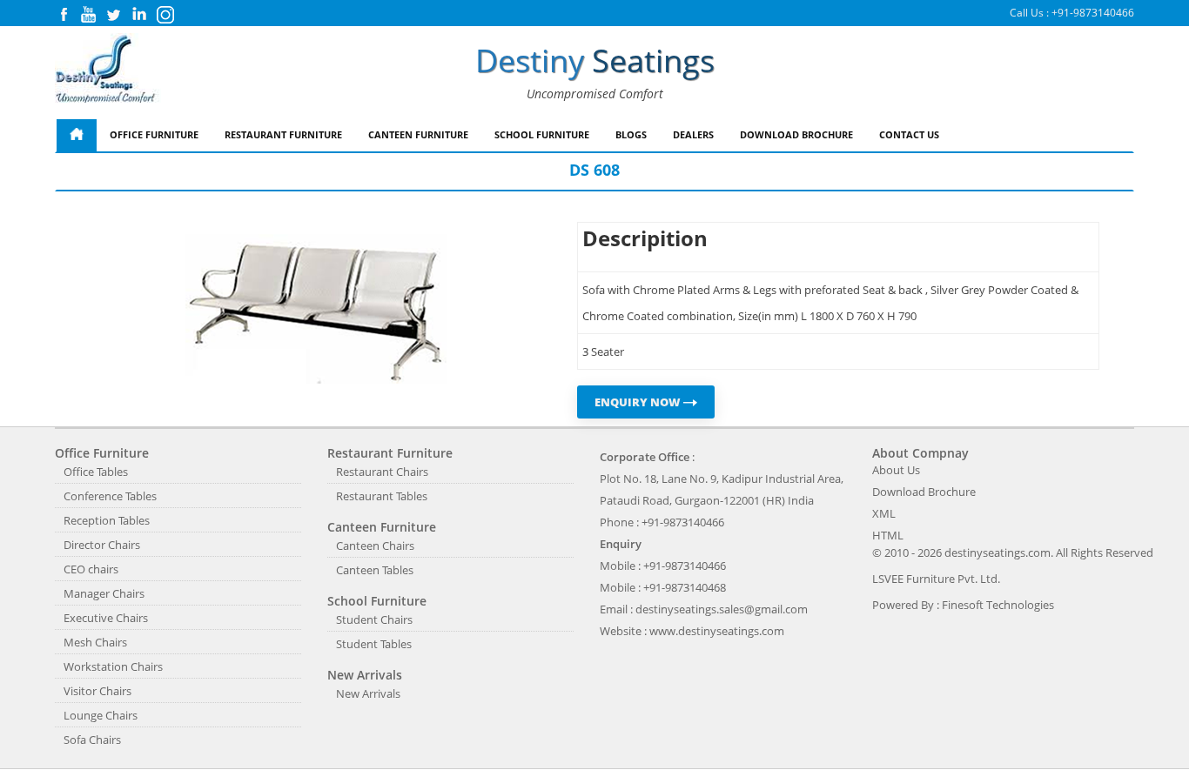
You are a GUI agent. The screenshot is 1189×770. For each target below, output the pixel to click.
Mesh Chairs (95, 642)
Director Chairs (102, 544)
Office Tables (96, 471)
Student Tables (374, 644)
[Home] (77, 135)
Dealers (693, 134)
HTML (888, 535)
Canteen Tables (374, 570)
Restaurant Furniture (283, 134)
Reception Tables (107, 520)
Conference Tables (110, 496)
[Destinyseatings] (108, 69)
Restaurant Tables (381, 496)
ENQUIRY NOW (638, 402)
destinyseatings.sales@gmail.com (721, 609)
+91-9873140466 (1092, 12)
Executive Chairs (106, 618)
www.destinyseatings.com (716, 631)
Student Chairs (374, 619)
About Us (896, 470)
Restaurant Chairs (382, 471)
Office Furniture (154, 134)
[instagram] (165, 19)
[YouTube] (88, 18)
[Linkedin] (139, 18)
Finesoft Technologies (998, 605)
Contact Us (909, 134)
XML (884, 513)
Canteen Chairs (375, 545)
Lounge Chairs (101, 715)
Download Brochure (796, 134)
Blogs (631, 134)
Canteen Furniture (418, 134)
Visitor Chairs (97, 691)
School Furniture (541, 134)
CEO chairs (91, 569)
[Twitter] (113, 18)
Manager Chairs (104, 593)
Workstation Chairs (113, 666)
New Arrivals (368, 693)
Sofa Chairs (92, 739)
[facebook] (63, 18)
